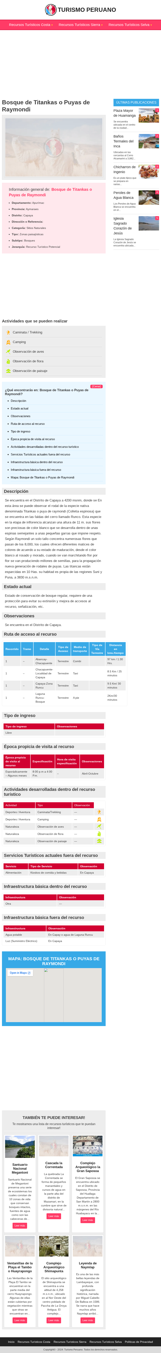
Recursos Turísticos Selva (129, 25)
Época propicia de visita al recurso (33, 439)
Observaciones (20, 416)
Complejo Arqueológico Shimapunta (53, 1267)
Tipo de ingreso (20, 431)
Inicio (11, 1341)
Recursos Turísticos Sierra (79, 25)
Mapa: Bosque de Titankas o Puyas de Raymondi (42, 477)
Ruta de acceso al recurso (28, 423)
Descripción (18, 400)
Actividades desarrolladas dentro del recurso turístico (45, 446)
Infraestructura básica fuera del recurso (36, 469)
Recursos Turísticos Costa (29, 25)
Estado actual (19, 408)
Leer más (20, 1225)
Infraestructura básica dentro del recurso (37, 462)
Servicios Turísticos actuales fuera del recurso (40, 454)
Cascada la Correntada (54, 1165)
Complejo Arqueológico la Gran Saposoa (87, 1167)
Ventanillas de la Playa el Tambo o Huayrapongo (20, 1267)
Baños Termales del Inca (123, 141)
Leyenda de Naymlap (88, 1265)
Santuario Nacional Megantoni (20, 1168)
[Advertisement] (80, 57)
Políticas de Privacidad (139, 1341)
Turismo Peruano (87, 9)
